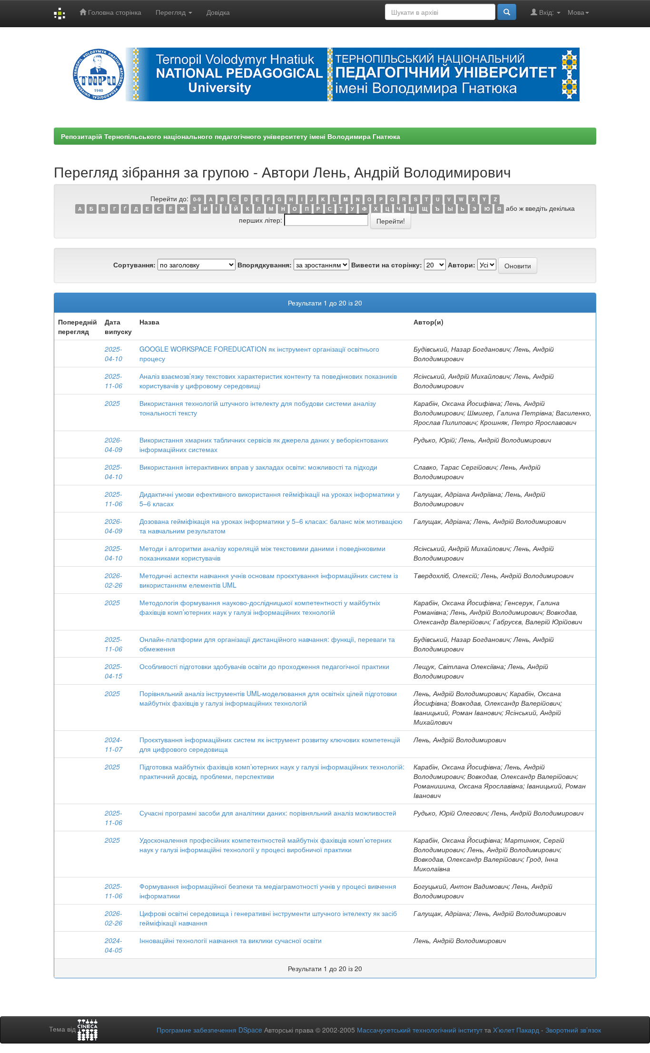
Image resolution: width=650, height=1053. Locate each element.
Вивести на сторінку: (386, 264)
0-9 (197, 199)
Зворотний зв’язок (573, 1029)
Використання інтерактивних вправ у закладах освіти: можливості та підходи (258, 467)
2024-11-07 (113, 744)
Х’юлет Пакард (516, 1029)
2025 (112, 403)
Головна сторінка (113, 12)
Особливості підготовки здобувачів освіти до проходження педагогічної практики (264, 666)
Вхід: (546, 12)
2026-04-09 (113, 444)
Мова (576, 12)
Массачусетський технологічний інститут (420, 1029)
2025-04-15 (113, 670)
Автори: (461, 264)
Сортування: (134, 264)
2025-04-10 (113, 353)
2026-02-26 (113, 580)
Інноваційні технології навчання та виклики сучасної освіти (230, 940)
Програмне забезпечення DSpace (209, 1029)
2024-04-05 (113, 945)
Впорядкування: (264, 264)
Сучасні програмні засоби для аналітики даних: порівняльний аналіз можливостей (267, 812)
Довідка (218, 12)
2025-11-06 (113, 380)
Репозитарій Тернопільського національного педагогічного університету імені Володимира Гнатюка (230, 136)
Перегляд (171, 12)
